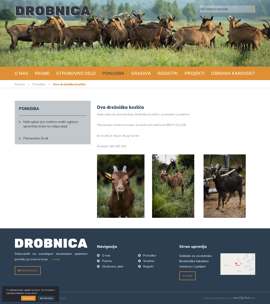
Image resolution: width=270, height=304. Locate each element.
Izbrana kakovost (233, 73)
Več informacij (46, 298)
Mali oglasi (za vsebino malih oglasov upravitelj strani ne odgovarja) (50, 124)
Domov (20, 84)
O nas (21, 73)
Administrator (28, 270)
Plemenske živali (35, 138)
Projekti (195, 73)
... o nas (54, 259)
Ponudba (113, 73)
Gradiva (141, 73)
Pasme (42, 73)
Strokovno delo (76, 73)
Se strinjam (28, 298)
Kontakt (187, 275)
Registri (168, 73)
